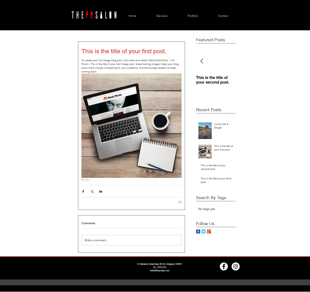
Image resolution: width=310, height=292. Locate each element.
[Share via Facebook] (83, 191)
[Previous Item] (201, 61)
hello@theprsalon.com (159, 270)
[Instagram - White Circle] (236, 266)
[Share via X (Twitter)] (92, 191)
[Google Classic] (209, 231)
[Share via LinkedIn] (100, 191)
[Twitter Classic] (203, 231)
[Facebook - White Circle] (224, 266)
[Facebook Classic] (198, 231)
